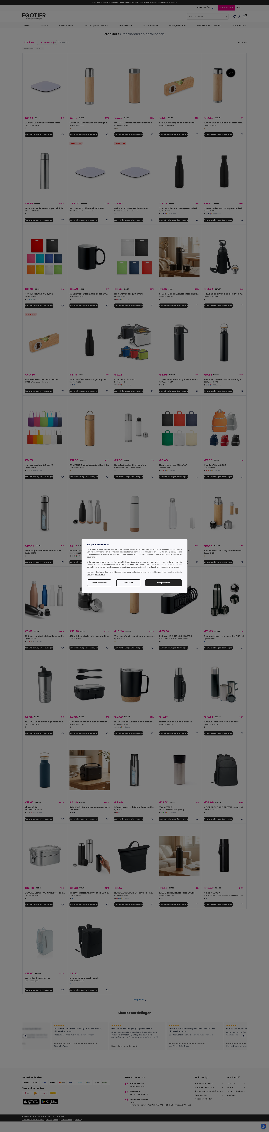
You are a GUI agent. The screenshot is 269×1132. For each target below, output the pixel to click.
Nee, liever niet (113, 587)
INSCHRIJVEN (113, 579)
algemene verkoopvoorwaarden (111, 594)
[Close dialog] (173, 531)
